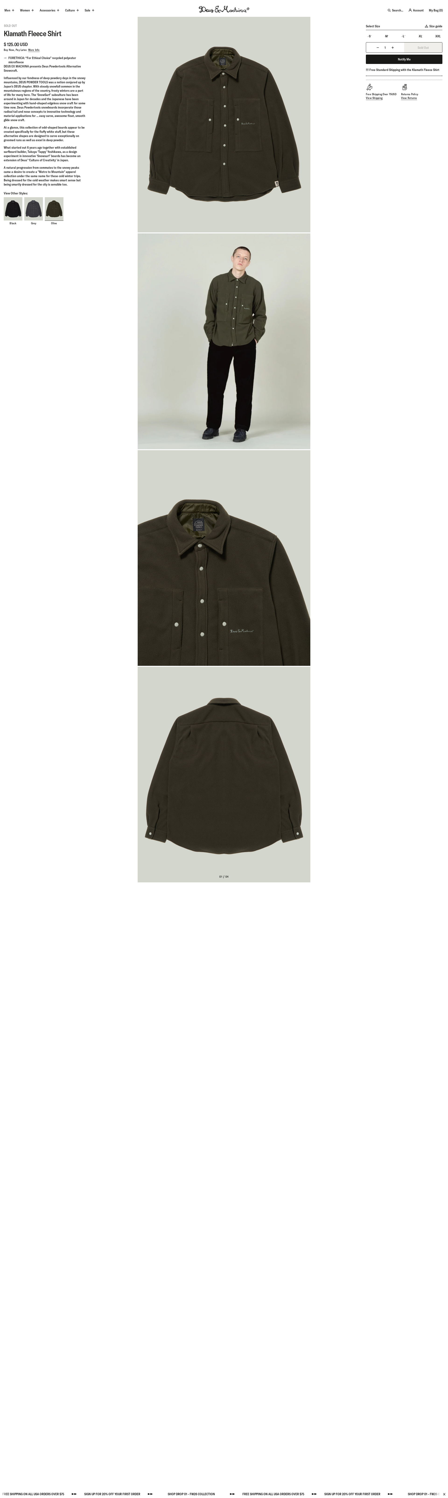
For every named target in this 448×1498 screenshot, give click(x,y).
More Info (34, 50)
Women (25, 10)
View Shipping (374, 98)
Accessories (47, 10)
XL (420, 36)
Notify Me (404, 59)
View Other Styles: (16, 193)
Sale (87, 10)
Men (7, 10)
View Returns (409, 98)
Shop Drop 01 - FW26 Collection (139, 1494)
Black (13, 223)
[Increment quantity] (392, 47)
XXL (438, 36)
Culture (70, 10)
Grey (33, 223)
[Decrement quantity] (378, 47)
